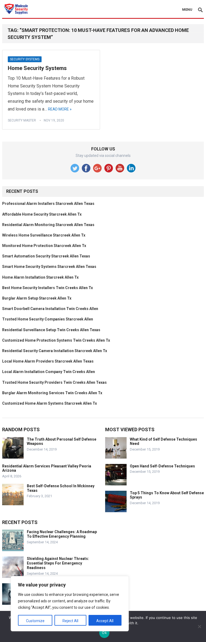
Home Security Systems (37, 68)
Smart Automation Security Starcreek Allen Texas (46, 256)
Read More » (60, 109)
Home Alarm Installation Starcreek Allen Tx (40, 277)
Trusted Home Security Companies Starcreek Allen (47, 319)
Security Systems (24, 59)
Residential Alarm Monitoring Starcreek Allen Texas (48, 225)
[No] (199, 626)
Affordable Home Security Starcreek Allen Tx (42, 214)
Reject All (70, 621)
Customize (35, 621)
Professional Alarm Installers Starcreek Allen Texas (48, 203)
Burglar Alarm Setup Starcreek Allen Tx (36, 298)
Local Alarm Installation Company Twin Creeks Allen (48, 372)
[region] (70, 603)
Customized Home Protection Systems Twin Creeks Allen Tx (56, 340)
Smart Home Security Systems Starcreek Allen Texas (49, 266)
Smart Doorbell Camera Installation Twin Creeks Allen (50, 309)
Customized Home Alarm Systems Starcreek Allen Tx (49, 403)
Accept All (104, 621)
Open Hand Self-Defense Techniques (162, 466)
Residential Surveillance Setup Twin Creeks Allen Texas (51, 330)
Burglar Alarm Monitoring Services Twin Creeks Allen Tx (52, 393)
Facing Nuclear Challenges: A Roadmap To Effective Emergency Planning (62, 534)
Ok (104, 632)
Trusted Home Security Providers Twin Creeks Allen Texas (54, 382)
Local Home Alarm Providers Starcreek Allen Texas (48, 361)
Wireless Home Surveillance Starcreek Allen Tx (43, 235)
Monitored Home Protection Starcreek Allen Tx (44, 245)
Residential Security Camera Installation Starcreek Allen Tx (54, 351)
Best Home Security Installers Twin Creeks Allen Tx (47, 288)
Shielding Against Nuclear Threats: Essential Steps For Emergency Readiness (58, 563)
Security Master (22, 120)
